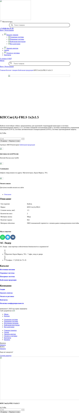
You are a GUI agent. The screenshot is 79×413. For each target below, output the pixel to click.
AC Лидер (5, 243)
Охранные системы (17, 37)
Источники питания (7, 269)
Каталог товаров (12, 70)
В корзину (4, 141)
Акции (2, 289)
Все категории (15, 44)
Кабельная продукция (17, 41)
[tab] (41, 194)
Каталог (4, 265)
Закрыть (3, 345)
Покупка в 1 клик (14, 141)
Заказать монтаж (6, 293)
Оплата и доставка (7, 296)
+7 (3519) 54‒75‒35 (6, 28)
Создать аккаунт (5, 355)
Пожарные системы (17, 39)
